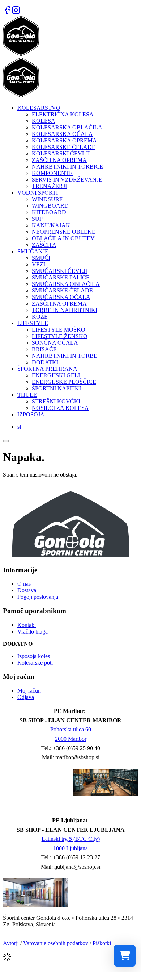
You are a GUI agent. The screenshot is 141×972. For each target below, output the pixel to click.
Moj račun (29, 691)
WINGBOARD (50, 206)
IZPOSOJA (30, 414)
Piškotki (102, 943)
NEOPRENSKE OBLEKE (63, 232)
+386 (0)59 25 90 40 (76, 748)
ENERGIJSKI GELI (56, 375)
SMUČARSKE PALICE (61, 277)
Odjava (25, 697)
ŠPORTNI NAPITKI (56, 388)
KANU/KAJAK (51, 225)
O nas (24, 584)
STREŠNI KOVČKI (56, 401)
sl (19, 427)
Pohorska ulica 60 (70, 729)
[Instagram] (16, 12)
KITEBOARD (49, 212)
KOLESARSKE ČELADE (63, 147)
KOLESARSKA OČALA (62, 134)
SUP (37, 219)
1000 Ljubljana (70, 848)
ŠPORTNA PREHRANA (47, 369)
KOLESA (43, 121)
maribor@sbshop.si (77, 757)
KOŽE (40, 316)
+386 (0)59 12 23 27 (76, 857)
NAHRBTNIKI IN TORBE (64, 356)
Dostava (26, 590)
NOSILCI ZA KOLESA (60, 408)
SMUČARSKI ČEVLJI (59, 271)
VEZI (38, 264)
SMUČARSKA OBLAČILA (66, 284)
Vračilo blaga (32, 631)
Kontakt (26, 625)
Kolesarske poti (35, 663)
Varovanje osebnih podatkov (55, 943)
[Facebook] (7, 12)
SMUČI (41, 258)
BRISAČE (44, 349)
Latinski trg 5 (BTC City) (71, 839)
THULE (27, 395)
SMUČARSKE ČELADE (62, 290)
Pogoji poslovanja (37, 597)
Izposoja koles (33, 656)
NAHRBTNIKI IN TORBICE (67, 166)
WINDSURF (47, 199)
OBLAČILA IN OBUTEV (63, 238)
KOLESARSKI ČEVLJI (61, 153)
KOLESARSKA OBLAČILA (67, 127)
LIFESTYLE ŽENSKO (59, 336)
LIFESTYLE (32, 323)
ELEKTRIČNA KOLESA (63, 114)
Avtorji (11, 943)
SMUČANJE (32, 251)
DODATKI (45, 362)
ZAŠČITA (44, 245)
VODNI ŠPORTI (37, 193)
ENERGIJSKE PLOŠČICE (64, 382)
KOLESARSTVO (38, 108)
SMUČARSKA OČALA (61, 297)
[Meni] (6, 441)
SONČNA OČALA (55, 343)
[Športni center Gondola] (21, 54)
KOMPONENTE (52, 173)
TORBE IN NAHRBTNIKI (64, 310)
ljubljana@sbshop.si (77, 867)
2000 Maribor (70, 739)
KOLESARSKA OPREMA (64, 140)
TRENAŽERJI (49, 186)
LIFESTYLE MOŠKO (58, 330)
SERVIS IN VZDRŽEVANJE (67, 179)
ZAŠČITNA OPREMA (59, 160)
